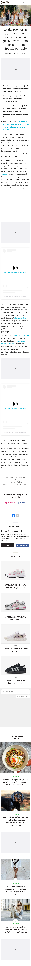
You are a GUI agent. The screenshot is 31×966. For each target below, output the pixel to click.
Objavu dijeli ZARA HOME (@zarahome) (15, 296)
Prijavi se (7, 545)
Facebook (23, 503)
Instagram (11, 503)
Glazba (4, 174)
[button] (27, 2)
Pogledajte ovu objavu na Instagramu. (15, 272)
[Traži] (19, 2)
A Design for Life (20, 318)
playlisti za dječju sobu (20, 335)
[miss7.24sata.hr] (5, 2)
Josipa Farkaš (11, 53)
